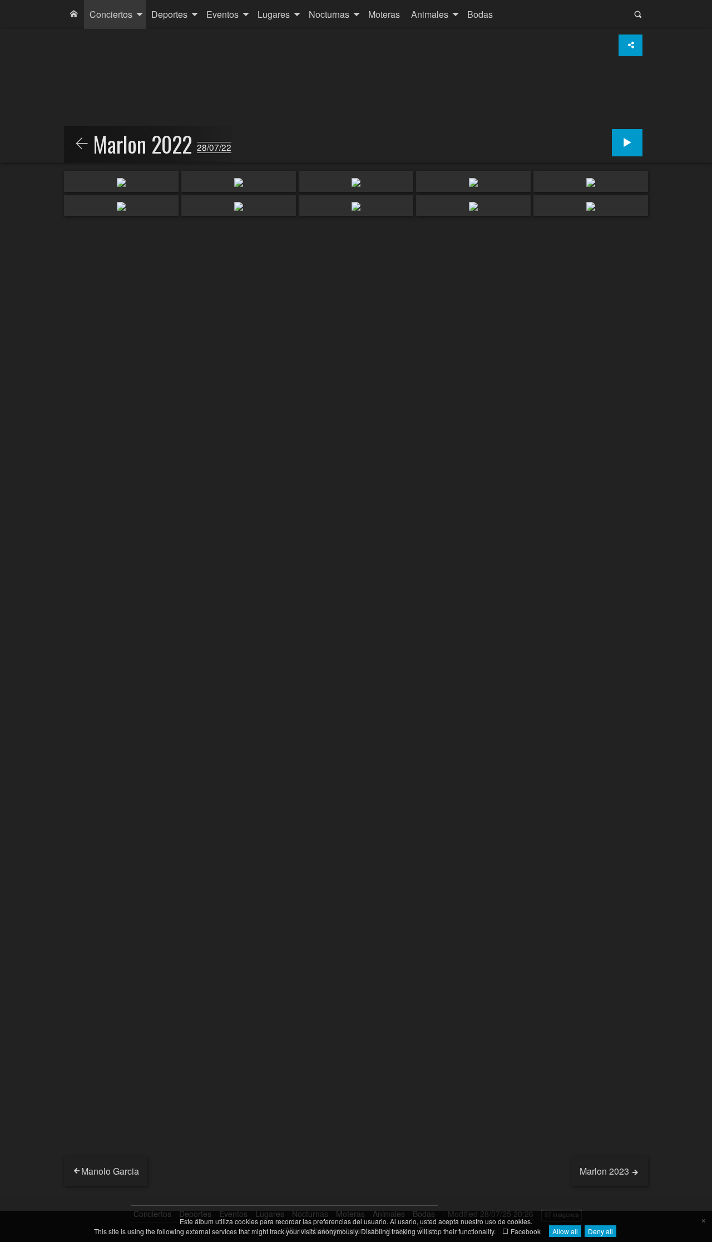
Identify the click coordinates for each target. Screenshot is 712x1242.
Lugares (274, 14)
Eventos (222, 14)
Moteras (384, 14)
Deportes (169, 14)
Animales (429, 14)
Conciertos (111, 14)
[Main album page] (74, 14)
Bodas (480, 14)
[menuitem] (74, 14)
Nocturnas (329, 14)
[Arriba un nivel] (81, 144)
